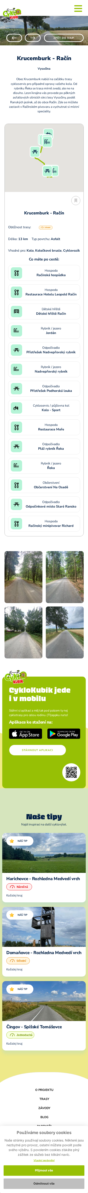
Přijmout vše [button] (44, 1170)
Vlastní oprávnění (44, 1160)
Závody (44, 1108)
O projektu (44, 1090)
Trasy (44, 1099)
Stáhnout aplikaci (37, 750)
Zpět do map (63, 38)
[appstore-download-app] (25, 733)
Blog (44, 1117)
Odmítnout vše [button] (44, 1183)
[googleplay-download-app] (64, 733)
